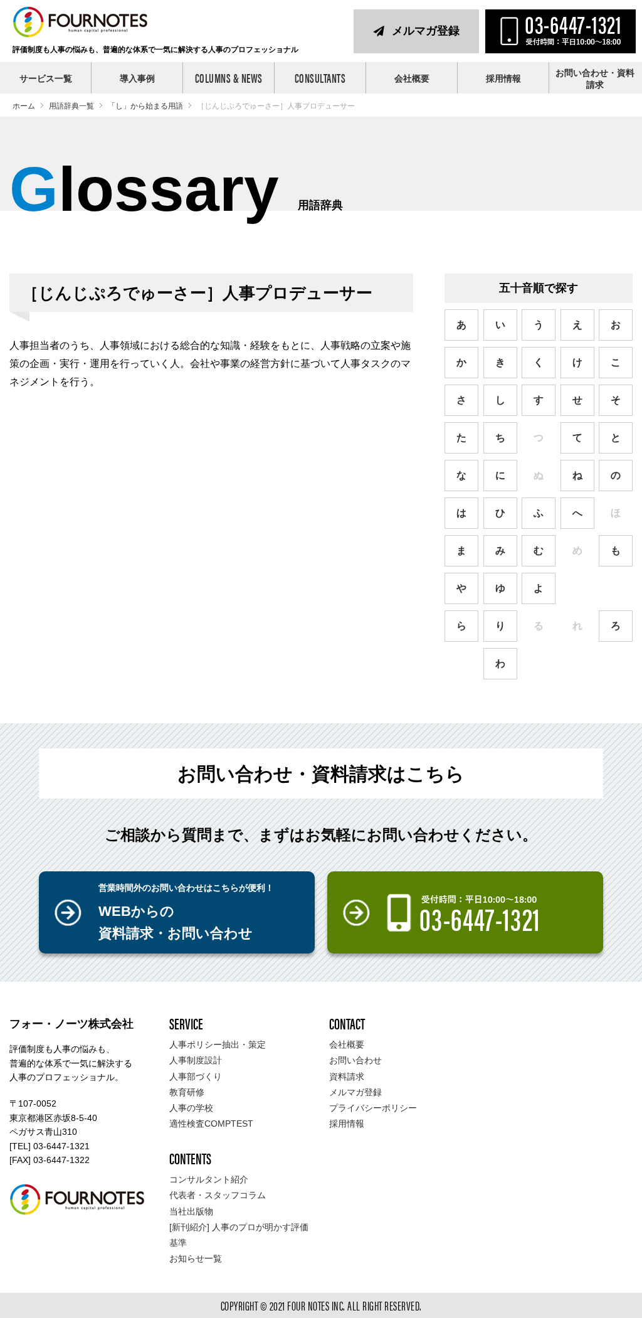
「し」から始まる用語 (145, 106)
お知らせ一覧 (195, 1258)
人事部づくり (195, 1076)
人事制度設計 (195, 1060)
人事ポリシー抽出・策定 (217, 1044)
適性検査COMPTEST (211, 1124)
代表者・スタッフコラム (217, 1195)
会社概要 (411, 78)
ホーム (24, 106)
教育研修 (186, 1092)
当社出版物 (191, 1211)
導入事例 (137, 78)
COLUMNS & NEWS (229, 77)
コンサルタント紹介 (208, 1179)
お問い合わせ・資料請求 (594, 79)
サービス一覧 (45, 78)
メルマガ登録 (426, 30)
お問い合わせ (355, 1060)
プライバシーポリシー (373, 1108)
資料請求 (346, 1076)
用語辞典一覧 (71, 106)
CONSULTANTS (320, 77)
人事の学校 (191, 1108)
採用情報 (503, 78)
